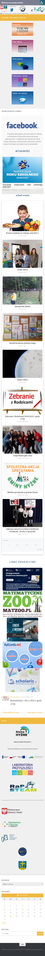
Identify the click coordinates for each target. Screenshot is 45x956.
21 (17, 545)
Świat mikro (22, 379)
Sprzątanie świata (22, 306)
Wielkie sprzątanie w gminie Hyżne (22, 492)
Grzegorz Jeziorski (10, 190)
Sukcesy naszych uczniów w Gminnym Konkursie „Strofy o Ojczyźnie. (22, 530)
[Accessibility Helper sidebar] (42, 2)
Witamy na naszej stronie (12, 2)
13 (22, 909)
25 (10, 916)
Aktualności (15, 697)
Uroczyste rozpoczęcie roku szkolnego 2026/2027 (22, 185)
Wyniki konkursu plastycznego (22, 343)
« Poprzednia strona (10, 712)
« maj (3, 923)
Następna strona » (35, 712)
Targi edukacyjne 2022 (22, 455)
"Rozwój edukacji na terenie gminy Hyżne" (22, 749)
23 (27, 545)
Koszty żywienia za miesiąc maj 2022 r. (22, 233)
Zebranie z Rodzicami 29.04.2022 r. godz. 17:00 (22, 417)
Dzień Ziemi (22, 269)
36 (36, 545)
